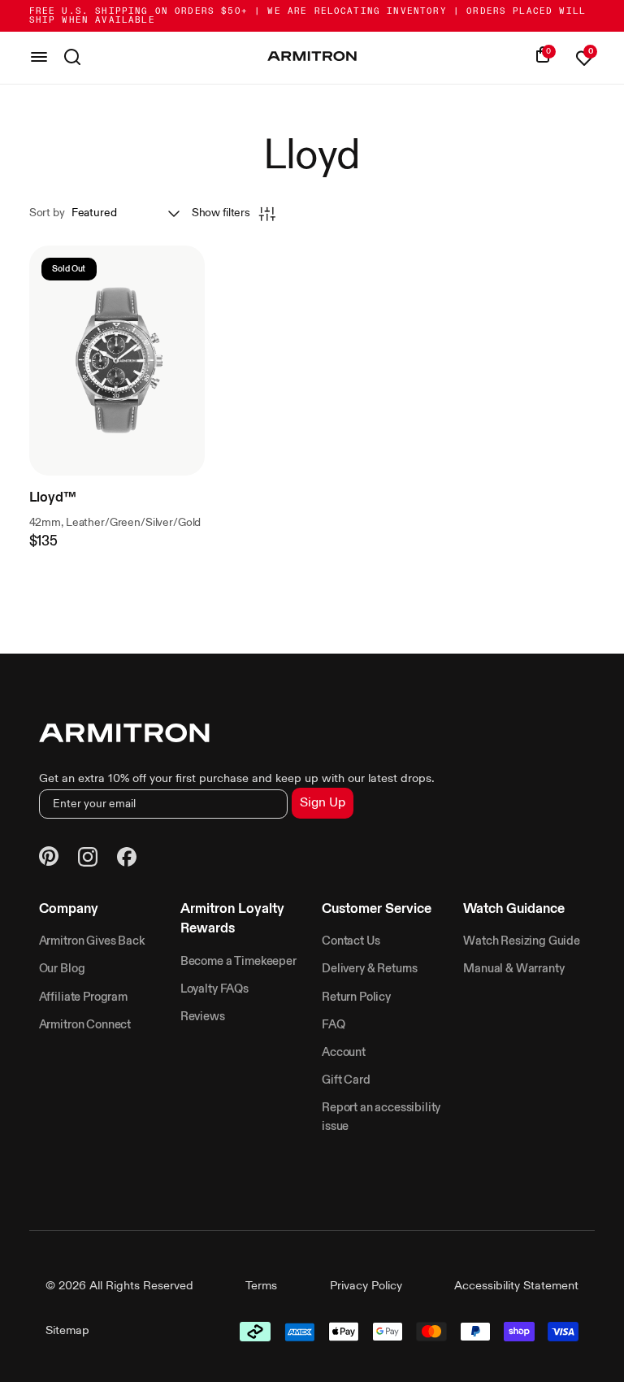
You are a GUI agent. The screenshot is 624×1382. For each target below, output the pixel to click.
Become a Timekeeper (238, 961)
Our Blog (62, 969)
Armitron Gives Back (92, 941)
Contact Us (350, 941)
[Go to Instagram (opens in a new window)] (88, 859)
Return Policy (356, 997)
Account (344, 1052)
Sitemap (67, 1330)
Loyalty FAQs (214, 989)
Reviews (202, 1017)
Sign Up (322, 803)
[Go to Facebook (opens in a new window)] (126, 859)
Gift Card (346, 1080)
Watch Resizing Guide (521, 941)
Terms (261, 1286)
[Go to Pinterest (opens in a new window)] (48, 858)
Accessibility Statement (516, 1286)
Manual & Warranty (513, 969)
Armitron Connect (85, 1025)
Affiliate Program (83, 997)
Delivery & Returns (370, 969)
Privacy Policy (366, 1286)
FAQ (333, 1025)
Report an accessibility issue (381, 1117)
